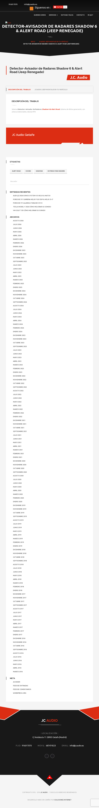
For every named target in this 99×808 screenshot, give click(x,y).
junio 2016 (17, 660)
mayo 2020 (17, 487)
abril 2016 (17, 668)
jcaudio (42, 41)
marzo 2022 (18, 409)
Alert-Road (16, 171)
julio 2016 (17, 657)
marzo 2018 (18, 583)
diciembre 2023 (19, 335)
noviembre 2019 (19, 509)
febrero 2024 (18, 328)
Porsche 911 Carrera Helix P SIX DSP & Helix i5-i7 (33, 199)
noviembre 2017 (19, 598)
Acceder (16, 682)
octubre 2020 (18, 468)
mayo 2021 (17, 442)
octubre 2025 (18, 257)
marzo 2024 (18, 324)
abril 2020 (17, 490)
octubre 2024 (18, 298)
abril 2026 (17, 235)
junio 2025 (17, 269)
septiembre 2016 (20, 649)
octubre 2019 (18, 513)
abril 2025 (17, 276)
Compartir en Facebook (14, 120)
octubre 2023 (18, 342)
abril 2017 (17, 623)
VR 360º (90, 15)
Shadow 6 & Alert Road (51, 109)
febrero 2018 (18, 586)
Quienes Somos (40, 15)
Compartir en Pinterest (33, 120)
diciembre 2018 (19, 549)
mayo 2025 (17, 272)
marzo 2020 (18, 494)
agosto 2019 (18, 520)
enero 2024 (17, 331)
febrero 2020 (18, 498)
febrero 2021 (18, 453)
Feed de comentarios (22, 689)
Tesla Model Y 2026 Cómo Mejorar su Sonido (32, 207)
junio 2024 (17, 313)
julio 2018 (17, 568)
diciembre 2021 (19, 420)
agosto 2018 (18, 564)
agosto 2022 (18, 390)
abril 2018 (17, 579)
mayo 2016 (17, 664)
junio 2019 (17, 527)
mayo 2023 (17, 357)
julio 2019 (17, 524)
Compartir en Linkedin (27, 120)
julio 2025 (17, 265)
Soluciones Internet (62, 800)
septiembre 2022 (20, 387)
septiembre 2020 (20, 472)
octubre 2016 (18, 646)
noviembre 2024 (19, 294)
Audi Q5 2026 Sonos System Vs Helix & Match (31, 195)
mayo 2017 (17, 620)
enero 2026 (17, 246)
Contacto (80, 15)
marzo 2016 (18, 671)
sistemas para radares (56, 171)
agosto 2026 (18, 220)
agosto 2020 (18, 476)
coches (28, 171)
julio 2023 (17, 350)
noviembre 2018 (19, 553)
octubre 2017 (18, 601)
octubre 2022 (18, 383)
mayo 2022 (17, 402)
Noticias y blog (67, 15)
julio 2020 (17, 479)
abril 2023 (17, 361)
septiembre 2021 (20, 431)
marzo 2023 (18, 365)
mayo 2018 (17, 575)
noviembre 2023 (19, 339)
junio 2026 (17, 228)
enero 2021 (17, 457)
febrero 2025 (18, 283)
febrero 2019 (18, 542)
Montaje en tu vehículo (58, 41)
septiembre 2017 (20, 605)
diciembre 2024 (19, 291)
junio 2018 (17, 572)
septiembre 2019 (20, 516)
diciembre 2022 (19, 376)
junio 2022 (17, 398)
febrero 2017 (18, 631)
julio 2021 (17, 435)
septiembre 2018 (20, 561)
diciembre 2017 (19, 594)
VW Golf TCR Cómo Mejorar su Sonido (29, 210)
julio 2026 (17, 224)
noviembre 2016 (19, 642)
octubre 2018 (18, 557)
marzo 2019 (18, 538)
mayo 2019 (17, 531)
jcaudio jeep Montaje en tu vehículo (51, 89)
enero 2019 (17, 546)
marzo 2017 (18, 627)
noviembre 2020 (19, 464)
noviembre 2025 (19, 254)
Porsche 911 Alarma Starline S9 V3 (27, 203)
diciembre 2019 (19, 505)
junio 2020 (17, 483)
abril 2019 (17, 535)
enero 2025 (17, 287)
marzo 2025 (18, 280)
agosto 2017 (18, 609)
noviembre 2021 (19, 424)
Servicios (53, 15)
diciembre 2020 (19, 461)
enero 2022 (17, 416)
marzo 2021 (18, 450)
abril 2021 (17, 446)
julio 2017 (17, 612)
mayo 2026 (17, 232)
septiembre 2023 (20, 346)
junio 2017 (17, 616)
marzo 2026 (18, 239)
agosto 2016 (18, 653)
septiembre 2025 (20, 261)
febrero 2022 (18, 413)
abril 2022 (17, 405)
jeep (47, 41)
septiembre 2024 (20, 302)
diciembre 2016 (19, 638)
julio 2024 (17, 309)
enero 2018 (17, 590)
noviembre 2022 (19, 379)
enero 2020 (17, 501)
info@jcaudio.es (30, 4)
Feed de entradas (20, 685)
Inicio (33, 41)
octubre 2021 (18, 427)
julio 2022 (17, 394)
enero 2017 (17, 634)
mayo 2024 (17, 317)
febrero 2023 (18, 368)
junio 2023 (17, 354)
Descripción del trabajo (19, 89)
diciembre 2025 (19, 250)
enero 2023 (17, 372)
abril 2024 (17, 320)
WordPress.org (19, 693)
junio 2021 (17, 439)
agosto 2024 (18, 305)
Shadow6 (39, 171)
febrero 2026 (18, 243)
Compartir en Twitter (20, 120)
